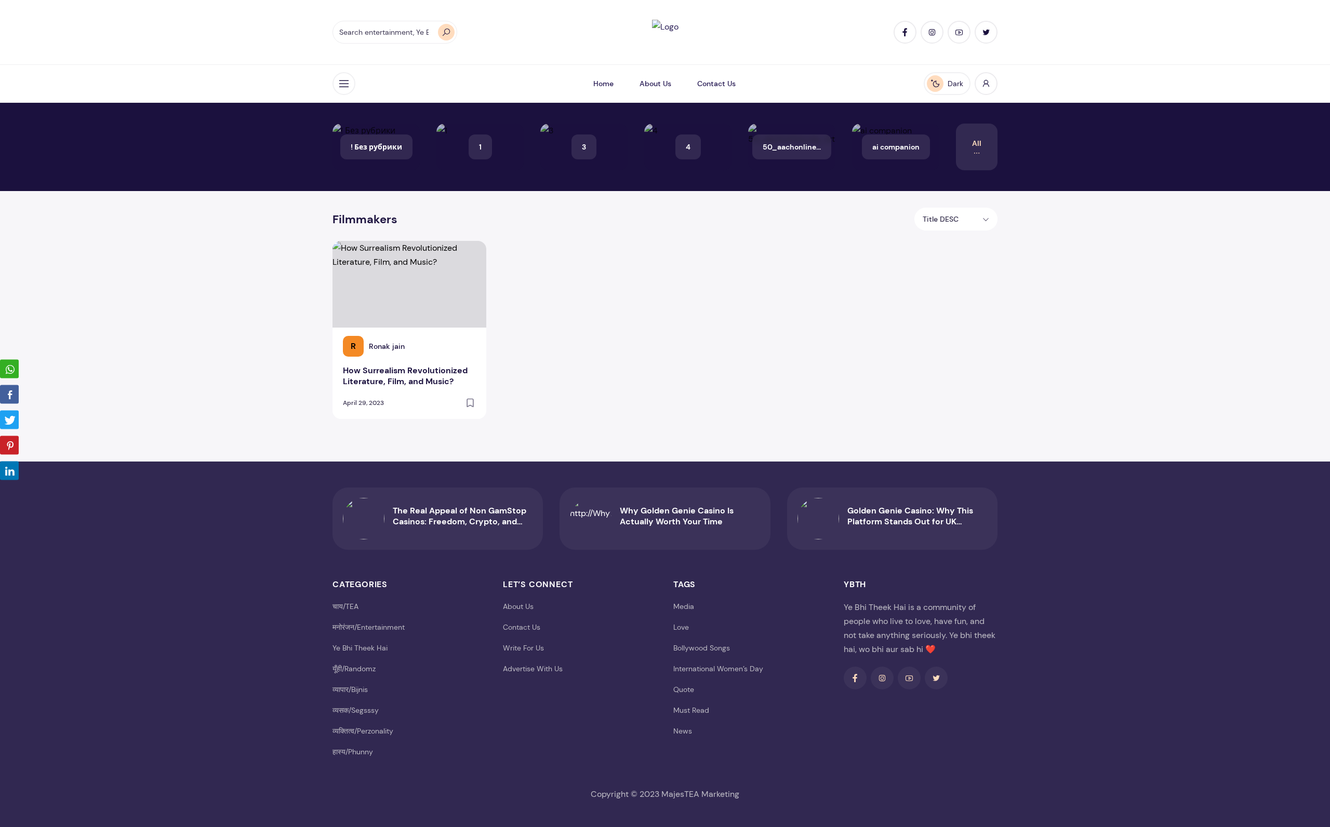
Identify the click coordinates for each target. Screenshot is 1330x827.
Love (681, 627)
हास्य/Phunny (352, 751)
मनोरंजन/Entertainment (368, 627)
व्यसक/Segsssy (355, 710)
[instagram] (932, 32)
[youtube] (959, 32)
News (682, 731)
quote (683, 689)
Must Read (691, 710)
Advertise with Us (533, 668)
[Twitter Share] (9, 419)
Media (683, 606)
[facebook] (905, 32)
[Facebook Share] (9, 394)
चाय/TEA (345, 606)
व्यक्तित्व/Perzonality (362, 731)
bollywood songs (701, 648)
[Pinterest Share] (9, 445)
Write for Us (523, 648)
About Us (655, 83)
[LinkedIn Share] (9, 470)
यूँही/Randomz (354, 668)
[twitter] (986, 32)
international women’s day (718, 668)
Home (603, 83)
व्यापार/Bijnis (350, 689)
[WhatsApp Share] (9, 368)
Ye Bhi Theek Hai (360, 648)
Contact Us (716, 83)
